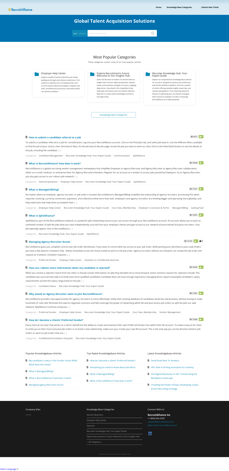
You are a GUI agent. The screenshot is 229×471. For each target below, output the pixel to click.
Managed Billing (180, 207)
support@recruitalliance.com (161, 421)
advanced (82, 33)
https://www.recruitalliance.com (162, 425)
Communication (122, 155)
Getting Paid (197, 207)
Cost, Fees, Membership (124, 207)
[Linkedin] (150, 433)
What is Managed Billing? (44, 189)
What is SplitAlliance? (42, 215)
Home (158, 7)
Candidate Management (51, 155)
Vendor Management (170, 312)
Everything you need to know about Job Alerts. (113, 367)
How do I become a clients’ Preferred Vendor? (56, 320)
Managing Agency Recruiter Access (49, 241)
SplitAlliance (139, 155)
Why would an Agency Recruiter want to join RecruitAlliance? (65, 294)
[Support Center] (20, 7)
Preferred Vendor (47, 260)
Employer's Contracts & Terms (154, 207)
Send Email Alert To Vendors (165, 360)
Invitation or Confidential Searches (102, 260)
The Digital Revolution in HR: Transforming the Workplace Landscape (174, 376)
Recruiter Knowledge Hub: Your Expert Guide (88, 155)
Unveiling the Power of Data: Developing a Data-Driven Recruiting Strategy (175, 386)
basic (75, 33)
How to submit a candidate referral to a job (55, 137)
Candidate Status (47, 286)
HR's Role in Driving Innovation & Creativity (172, 367)
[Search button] (153, 33)
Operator (91, 426)
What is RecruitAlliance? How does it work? (55, 163)
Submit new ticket (210, 7)
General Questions (48, 181)
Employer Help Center (72, 181)
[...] (59, 150)
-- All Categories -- (95, 442)
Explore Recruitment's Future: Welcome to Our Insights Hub (113, 437)
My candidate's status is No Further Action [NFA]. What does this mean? (53, 362)
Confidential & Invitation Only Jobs (56, 338)
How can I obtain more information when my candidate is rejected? (69, 267)
